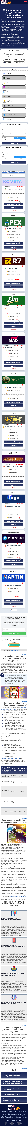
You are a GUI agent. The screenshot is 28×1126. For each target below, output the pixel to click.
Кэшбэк (23, 59)
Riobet (9, 96)
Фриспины (8, 62)
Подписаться (15, 645)
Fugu (8, 110)
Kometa (9, 73)
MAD (8, 92)
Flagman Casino (11, 115)
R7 (7, 83)
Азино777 (10, 105)
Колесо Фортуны (19, 62)
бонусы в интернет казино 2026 (17, 896)
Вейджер (4, 135)
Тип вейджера (18, 135)
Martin (9, 119)
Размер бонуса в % (6, 131)
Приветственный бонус (14, 57)
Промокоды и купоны (11, 59)
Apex (8, 78)
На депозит (20, 54)
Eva (8, 87)
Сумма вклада (5, 128)
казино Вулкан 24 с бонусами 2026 (11, 758)
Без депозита (9, 54)
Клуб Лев (9, 101)
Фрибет (15, 65)
